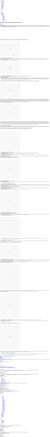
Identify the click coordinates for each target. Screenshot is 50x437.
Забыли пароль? (7, 383)
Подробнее (6, 371)
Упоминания (2, 414)
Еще (2, 15)
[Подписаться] (6, 376)
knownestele (7, 370)
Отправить (3, 392)
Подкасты (2, 3)
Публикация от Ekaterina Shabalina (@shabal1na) (8, 258)
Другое (2, 8)
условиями (2, 432)
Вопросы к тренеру (3, 2)
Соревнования (2, 1)
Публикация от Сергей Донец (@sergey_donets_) (8, 179)
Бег (1, 9)
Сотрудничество (3, 379)
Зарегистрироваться (4, 383)
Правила (2, 378)
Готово (1, 390)
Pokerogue (26, 374)
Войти (1, 383)
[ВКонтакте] (0, 357)
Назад (1, 392)
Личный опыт (4, 18)
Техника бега (2, 5)
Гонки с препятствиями (3, 380)
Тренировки (2, 14)
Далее (1, 427)
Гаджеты (2, 7)
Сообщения (2, 415)
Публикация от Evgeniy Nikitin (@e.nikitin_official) (8, 120)
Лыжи (3, 397)
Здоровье (2, 6)
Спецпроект (4, 19)
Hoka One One (22, 25)
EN (0, 364)
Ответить (1, 360)
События (3, 399)
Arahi (2, 126)
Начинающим (2, 4)
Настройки (2, 416)
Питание (3, 16)
